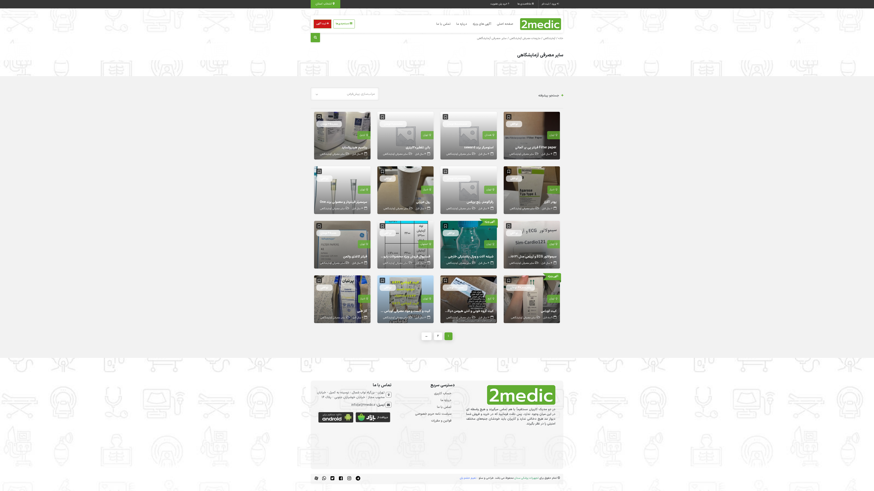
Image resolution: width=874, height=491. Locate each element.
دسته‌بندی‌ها (343, 24)
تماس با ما (443, 24)
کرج (489, 299)
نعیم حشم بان (468, 478)
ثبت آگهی (321, 24)
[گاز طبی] (342, 299)
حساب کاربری (442, 393)
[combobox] (345, 93)
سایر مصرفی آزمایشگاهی (521, 154)
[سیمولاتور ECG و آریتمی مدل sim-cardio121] (532, 244)
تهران (551, 135)
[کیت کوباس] (532, 299)
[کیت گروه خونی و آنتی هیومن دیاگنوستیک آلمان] (468, 299)
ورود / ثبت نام (549, 4)
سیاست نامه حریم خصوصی (433, 413)
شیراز (552, 190)
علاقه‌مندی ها (524, 4)
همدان (488, 135)
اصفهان (424, 244)
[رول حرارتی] (405, 190)
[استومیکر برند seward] (468, 135)
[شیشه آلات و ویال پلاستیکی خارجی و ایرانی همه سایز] (468, 244)
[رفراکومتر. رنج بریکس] (468, 190)
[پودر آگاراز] (532, 190)
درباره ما (461, 24)
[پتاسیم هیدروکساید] (342, 135)
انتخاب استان (324, 4)
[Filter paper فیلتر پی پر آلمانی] (532, 135)
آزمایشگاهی (549, 38)
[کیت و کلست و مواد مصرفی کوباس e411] (405, 299)
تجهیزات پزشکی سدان (526, 478)
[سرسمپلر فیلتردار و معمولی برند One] (342, 190)
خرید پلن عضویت (499, 4)
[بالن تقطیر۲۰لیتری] (405, 135)
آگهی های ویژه (482, 24)
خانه (560, 38)
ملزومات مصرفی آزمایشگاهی (525, 38)
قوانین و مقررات (441, 420)
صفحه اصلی (505, 24)
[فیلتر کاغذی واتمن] (342, 244)
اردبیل (362, 135)
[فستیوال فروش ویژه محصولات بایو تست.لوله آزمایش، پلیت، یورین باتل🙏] (405, 244)
